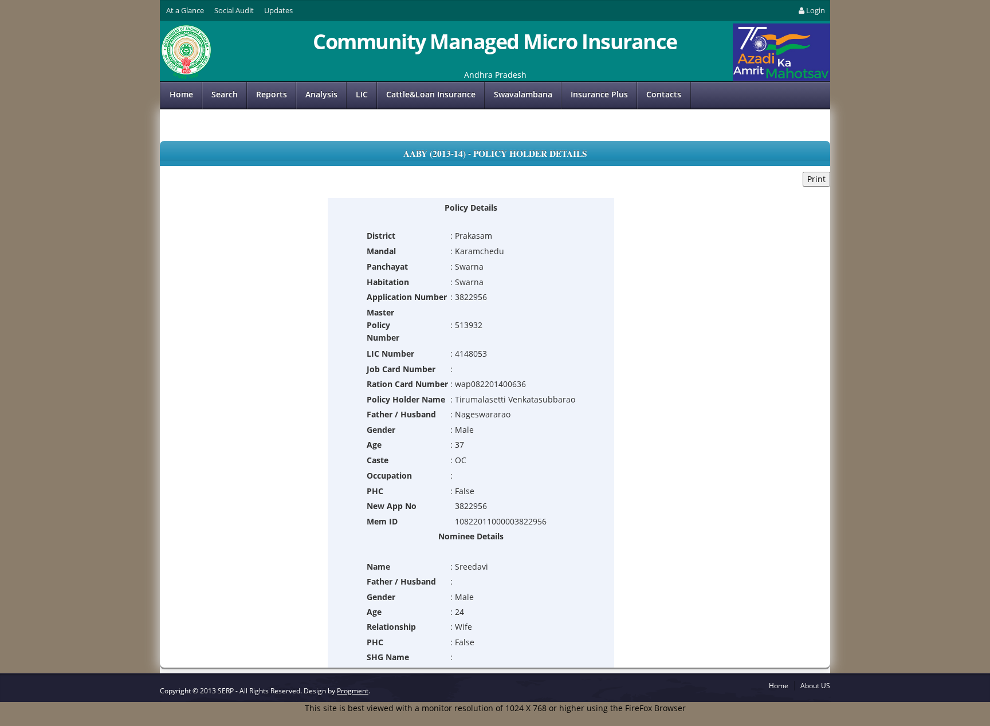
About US (815, 686)
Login (815, 10)
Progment (352, 691)
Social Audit (234, 10)
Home (181, 94)
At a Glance (185, 10)
